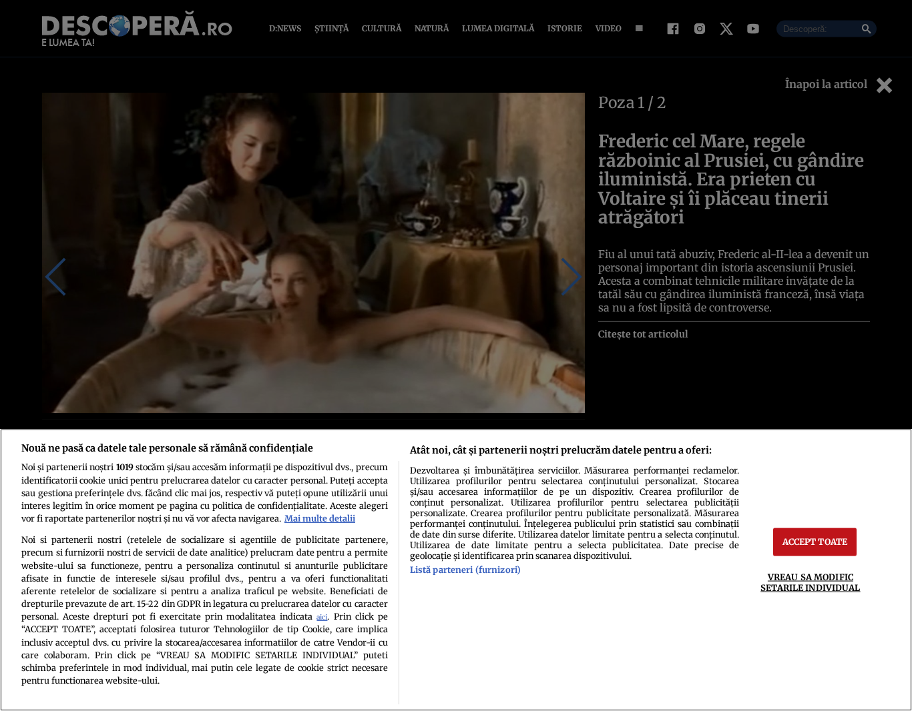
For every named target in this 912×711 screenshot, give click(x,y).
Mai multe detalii (319, 518)
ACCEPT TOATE (815, 541)
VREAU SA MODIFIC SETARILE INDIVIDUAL (810, 582)
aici (321, 617)
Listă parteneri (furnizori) (465, 569)
